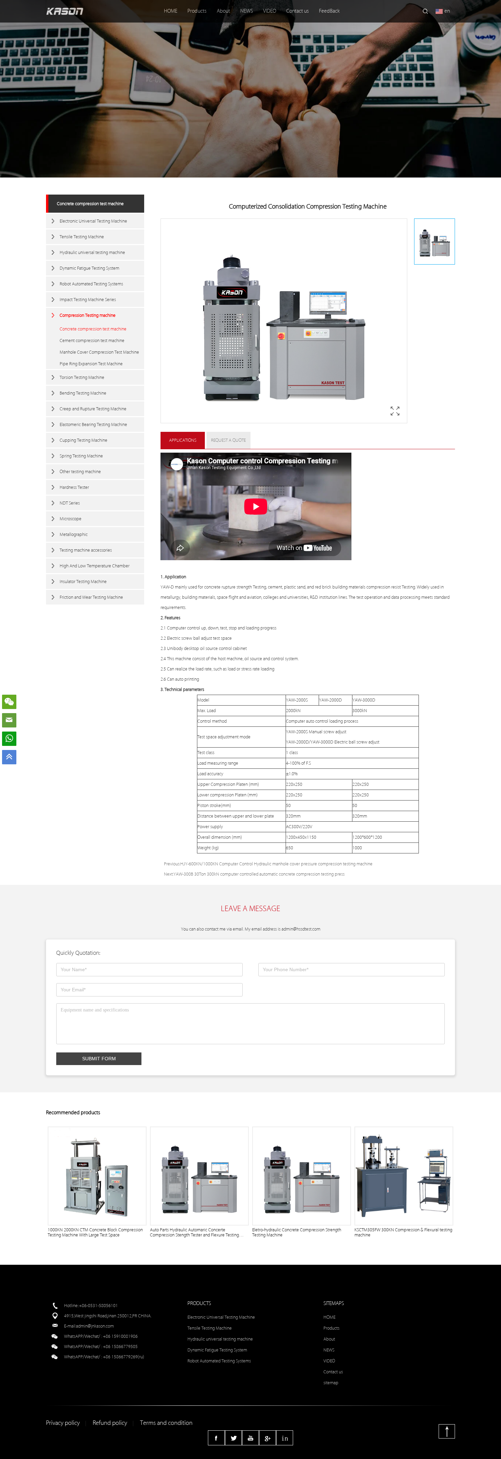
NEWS (246, 11)
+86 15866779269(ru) (123, 1356)
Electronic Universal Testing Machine (93, 221)
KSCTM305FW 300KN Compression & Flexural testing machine (403, 1232)
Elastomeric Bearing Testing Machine (93, 424)
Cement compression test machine (92, 340)
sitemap (330, 1382)
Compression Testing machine (88, 315)
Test (405, 587)
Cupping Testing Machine (83, 440)
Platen (240, 794)
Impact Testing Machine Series (88, 299)
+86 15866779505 (120, 1346)
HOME (170, 11)
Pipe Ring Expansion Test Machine (91, 363)
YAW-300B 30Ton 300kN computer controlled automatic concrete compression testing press (259, 874)
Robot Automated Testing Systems (91, 283)
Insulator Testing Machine (83, 581)
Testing (259, 587)
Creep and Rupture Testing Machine (93, 408)
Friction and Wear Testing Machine (91, 597)
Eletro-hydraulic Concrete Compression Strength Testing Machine (296, 1232)
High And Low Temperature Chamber (95, 565)
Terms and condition (166, 1423)
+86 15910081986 (120, 1336)
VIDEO (269, 11)
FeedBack (329, 11)
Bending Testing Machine (83, 393)
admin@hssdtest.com (301, 929)
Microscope (70, 518)
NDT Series (70, 503)
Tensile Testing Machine (82, 236)
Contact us (297, 11)
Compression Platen (229, 784)
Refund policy (110, 1423)
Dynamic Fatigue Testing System (89, 268)
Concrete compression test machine (90, 203)
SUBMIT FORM (99, 1058)
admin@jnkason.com (95, 1326)
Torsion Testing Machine (82, 377)
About (223, 11)
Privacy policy (63, 1423)
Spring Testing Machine (81, 455)
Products (197, 11)
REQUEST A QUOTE (228, 440)
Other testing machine (80, 471)
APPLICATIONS (182, 440)
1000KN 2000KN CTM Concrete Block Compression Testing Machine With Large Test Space (95, 1232)
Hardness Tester (74, 487)
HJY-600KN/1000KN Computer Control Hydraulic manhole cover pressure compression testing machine (276, 863)
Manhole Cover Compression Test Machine (99, 352)
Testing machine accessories (86, 550)
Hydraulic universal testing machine (92, 252)
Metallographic (74, 534)
